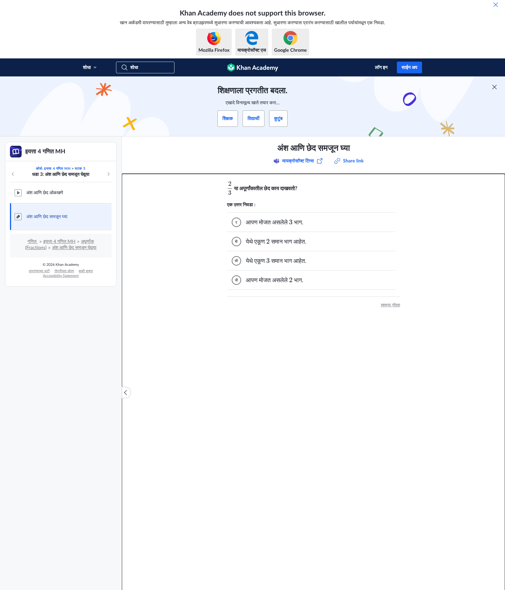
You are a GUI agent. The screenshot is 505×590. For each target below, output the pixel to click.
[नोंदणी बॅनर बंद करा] (494, 87)
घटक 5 (80, 168)
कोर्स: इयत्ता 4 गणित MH (53, 168)
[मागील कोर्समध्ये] (12, 174)
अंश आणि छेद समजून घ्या (47, 216)
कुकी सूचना (86, 271)
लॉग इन (381, 67)
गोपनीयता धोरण (64, 271)
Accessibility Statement (61, 275)
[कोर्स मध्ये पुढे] (108, 174)
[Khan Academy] (252, 67)
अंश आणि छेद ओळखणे (44, 192)
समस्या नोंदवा (390, 305)
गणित (32, 241)
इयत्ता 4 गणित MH (59, 241)
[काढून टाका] (495, 4)
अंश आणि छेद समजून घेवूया (74, 247)
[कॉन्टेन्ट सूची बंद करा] (126, 392)
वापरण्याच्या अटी (39, 271)
